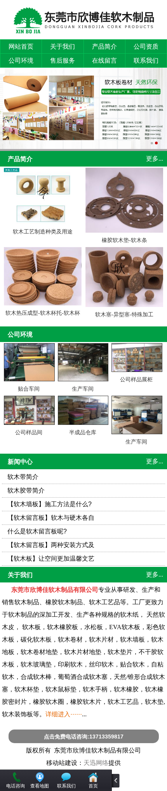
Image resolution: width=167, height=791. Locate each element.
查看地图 (39, 786)
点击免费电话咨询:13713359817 (84, 736)
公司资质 (146, 46)
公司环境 (21, 60)
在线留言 (104, 60)
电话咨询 (15, 786)
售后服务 (62, 60)
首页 (93, 786)
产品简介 (104, 46)
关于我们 (62, 46)
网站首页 (21, 46)
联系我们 (146, 60)
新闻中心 (20, 461)
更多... (154, 158)
